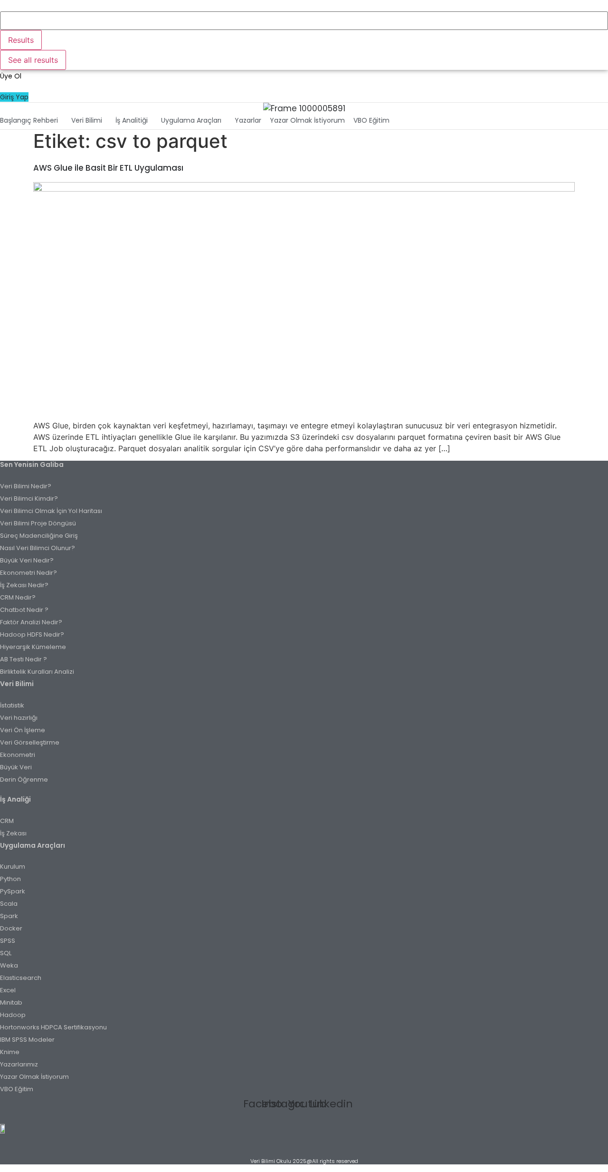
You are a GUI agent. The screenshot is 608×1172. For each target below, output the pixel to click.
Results (21, 40)
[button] (31, 120)
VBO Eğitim (371, 120)
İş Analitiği (131, 120)
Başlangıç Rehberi (29, 120)
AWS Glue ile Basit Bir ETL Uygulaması (108, 168)
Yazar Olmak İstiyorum (307, 120)
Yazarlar (248, 120)
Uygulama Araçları (191, 120)
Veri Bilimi (86, 120)
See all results (33, 60)
